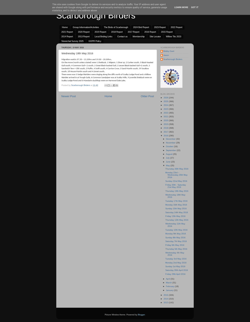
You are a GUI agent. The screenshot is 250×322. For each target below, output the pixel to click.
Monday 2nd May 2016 (175, 263)
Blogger (141, 315)
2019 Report (100, 32)
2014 (166, 299)
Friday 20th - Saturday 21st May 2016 (175, 186)
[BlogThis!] (108, 85)
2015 (166, 295)
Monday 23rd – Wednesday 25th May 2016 (176, 175)
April (168, 279)
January (170, 290)
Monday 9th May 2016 (175, 234)
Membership (139, 36)
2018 (166, 128)
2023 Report (160, 27)
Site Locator (155, 36)
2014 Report (67, 36)
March (169, 283)
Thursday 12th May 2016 (176, 220)
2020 (166, 120)
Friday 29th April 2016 (175, 274)
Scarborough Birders (95, 15)
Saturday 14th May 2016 (176, 212)
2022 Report (176, 27)
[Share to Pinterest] (116, 85)
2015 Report (167, 32)
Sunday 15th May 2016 (176, 208)
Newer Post (68, 96)
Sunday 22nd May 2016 (176, 181)
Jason (166, 55)
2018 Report (117, 32)
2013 (166, 302)
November (171, 143)
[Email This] (105, 85)
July (168, 158)
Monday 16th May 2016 (176, 205)
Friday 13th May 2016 (175, 216)
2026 (166, 98)
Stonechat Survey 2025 (72, 41)
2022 (166, 113)
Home (65, 27)
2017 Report (133, 32)
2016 (166, 136)
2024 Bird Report (141, 27)
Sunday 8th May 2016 (175, 238)
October (170, 146)
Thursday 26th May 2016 (176, 169)
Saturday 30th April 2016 (176, 270)
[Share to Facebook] (114, 85)
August (169, 154)
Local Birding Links (103, 36)
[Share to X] (111, 85)
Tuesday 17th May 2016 (176, 201)
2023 (166, 109)
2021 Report (67, 32)
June (168, 162)
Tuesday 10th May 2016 (176, 230)
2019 (166, 124)
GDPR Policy (95, 41)
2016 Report (150, 32)
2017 (166, 132)
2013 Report (84, 36)
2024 (166, 105)
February (170, 286)
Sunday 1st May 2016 (175, 266)
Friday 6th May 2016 (174, 245)
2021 (166, 117)
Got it (194, 7)
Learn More (181, 7)
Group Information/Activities (86, 27)
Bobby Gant (168, 51)
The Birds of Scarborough (116, 27)
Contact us (122, 36)
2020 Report (84, 32)
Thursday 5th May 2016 (176, 249)
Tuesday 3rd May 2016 (175, 259)
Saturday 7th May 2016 (176, 241)
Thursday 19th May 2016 (176, 191)
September (171, 150)
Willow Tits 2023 (173, 36)
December (171, 139)
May (168, 165)
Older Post (147, 96)
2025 (166, 101)
